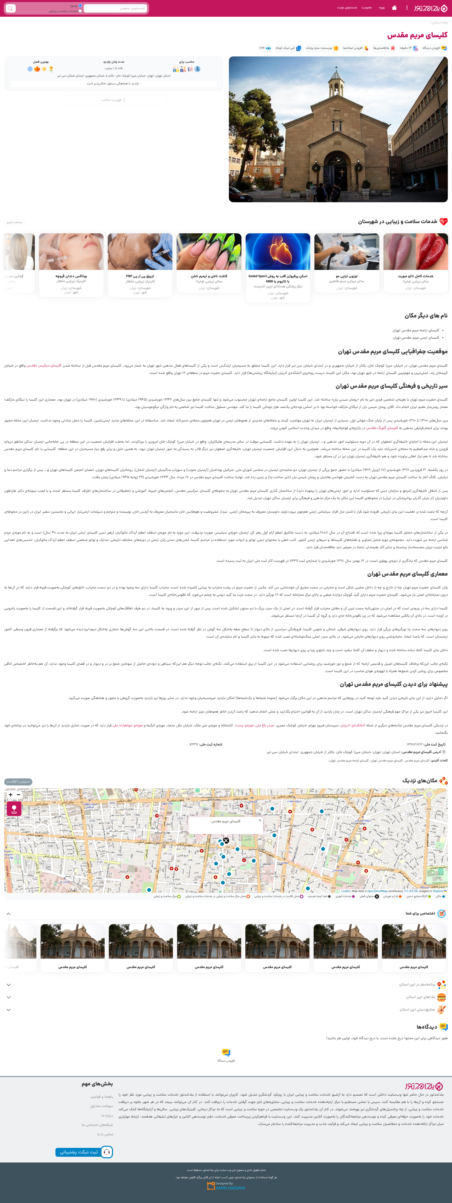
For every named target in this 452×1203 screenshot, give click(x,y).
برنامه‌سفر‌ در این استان (417, 985)
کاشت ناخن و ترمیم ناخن (278, 279)
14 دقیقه (406, 48)
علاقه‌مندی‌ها (381, 48)
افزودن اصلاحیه (353, 48)
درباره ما (107, 1116)
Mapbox (438, 891)
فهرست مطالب (112, 100)
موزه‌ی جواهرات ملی (127, 725)
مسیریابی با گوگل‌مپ (18, 782)
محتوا (74, 6)
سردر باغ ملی (265, 725)
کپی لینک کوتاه (285, 48)
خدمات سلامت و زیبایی (63, 11)
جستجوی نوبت (347, 7)
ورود (381, 7)
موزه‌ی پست (244, 725)
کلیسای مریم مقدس (414, 967)
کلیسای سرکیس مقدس (44, 366)
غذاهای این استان (420, 997)
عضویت (366, 7)
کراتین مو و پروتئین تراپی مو (71, 279)
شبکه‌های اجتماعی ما (97, 1125)
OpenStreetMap (377, 891)
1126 (262, 48)
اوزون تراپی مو (415, 279)
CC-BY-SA (411, 891)
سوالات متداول (101, 1106)
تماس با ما (105, 1134)
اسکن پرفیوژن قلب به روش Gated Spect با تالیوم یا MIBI (346, 282)
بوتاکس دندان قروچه (140, 279)
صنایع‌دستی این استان (417, 1010)
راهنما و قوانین (102, 1097)
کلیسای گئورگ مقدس (382, 428)
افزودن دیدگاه (431, 48)
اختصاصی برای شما (420, 914)
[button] (226, 840)
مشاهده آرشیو (14, 223)
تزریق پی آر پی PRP (209, 279)
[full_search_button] (11, 8)
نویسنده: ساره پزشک (319, 48)
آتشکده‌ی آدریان (353, 725)
